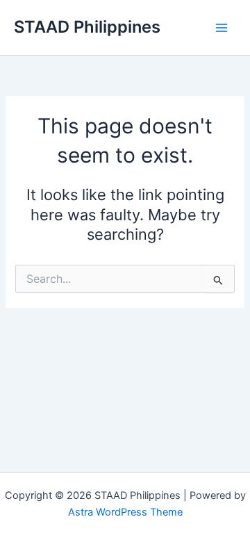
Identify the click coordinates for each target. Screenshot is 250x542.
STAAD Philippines (87, 27)
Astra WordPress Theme (125, 512)
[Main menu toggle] (221, 27)
